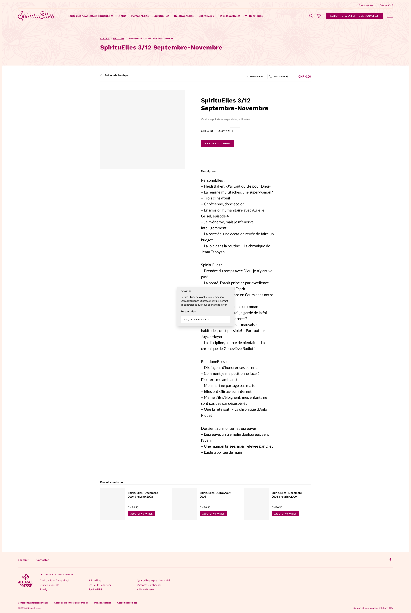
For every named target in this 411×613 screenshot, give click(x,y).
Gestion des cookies (127, 602)
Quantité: (224, 130)
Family (43, 589)
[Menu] (390, 16)
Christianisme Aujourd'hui (54, 580)
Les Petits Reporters (99, 584)
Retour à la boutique (116, 75)
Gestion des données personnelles (71, 602)
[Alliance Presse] (25, 587)
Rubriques (256, 16)
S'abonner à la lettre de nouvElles (354, 15)
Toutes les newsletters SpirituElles (90, 16)
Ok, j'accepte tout (196, 319)
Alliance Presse (145, 589)
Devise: (386, 5)
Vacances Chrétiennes (149, 584)
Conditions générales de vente (33, 602)
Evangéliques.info (49, 584)
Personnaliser (189, 311)
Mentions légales (102, 602)
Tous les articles (229, 16)
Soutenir (23, 559)
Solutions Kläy (386, 608)
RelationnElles (183, 16)
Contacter (42, 559)
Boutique (118, 38)
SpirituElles (161, 16)
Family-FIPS (95, 589)
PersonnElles (140, 16)
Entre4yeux (206, 16)
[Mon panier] (318, 16)
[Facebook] (390, 559)
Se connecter (366, 5)
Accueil (104, 38)
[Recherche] (311, 16)
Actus (122, 16)
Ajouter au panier (217, 143)
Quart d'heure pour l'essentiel (153, 580)
